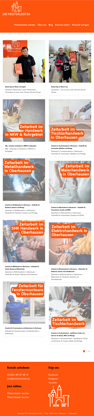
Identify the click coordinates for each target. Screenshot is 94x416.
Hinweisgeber (72, 413)
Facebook (53, 374)
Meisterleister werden (18, 393)
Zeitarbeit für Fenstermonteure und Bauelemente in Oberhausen (23, 328)
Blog (46, 413)
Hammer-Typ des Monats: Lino (59, 87)
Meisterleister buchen (18, 397)
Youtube (52, 382)
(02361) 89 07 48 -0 (17, 374)
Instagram (53, 378)
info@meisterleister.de (18, 378)
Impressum (62, 413)
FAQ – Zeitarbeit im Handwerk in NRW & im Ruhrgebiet (20, 146)
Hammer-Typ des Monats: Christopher (15, 87)
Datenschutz (54, 413)
